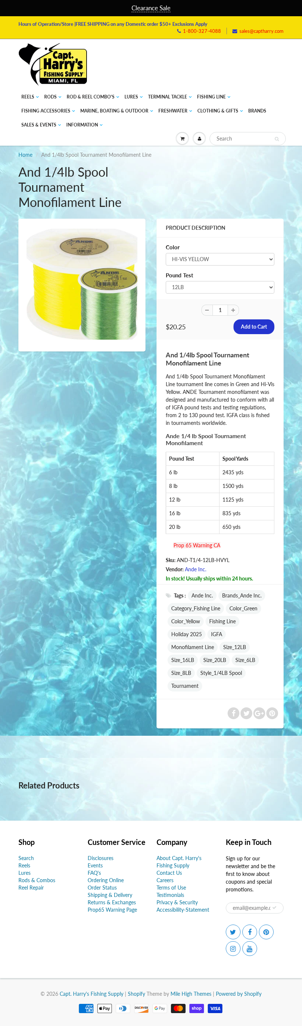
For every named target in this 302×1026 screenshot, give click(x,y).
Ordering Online (106, 880)
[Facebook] (249, 932)
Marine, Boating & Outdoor (114, 111)
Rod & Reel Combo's (91, 97)
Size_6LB (245, 660)
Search (26, 858)
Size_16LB (182, 660)
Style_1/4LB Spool (221, 673)
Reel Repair (31, 887)
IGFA (216, 634)
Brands (257, 111)
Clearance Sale (151, 8)
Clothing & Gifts (217, 111)
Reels (27, 97)
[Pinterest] (266, 932)
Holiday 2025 (186, 634)
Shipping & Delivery (110, 895)
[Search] (276, 139)
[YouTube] (249, 948)
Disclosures (100, 858)
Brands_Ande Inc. (241, 595)
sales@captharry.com (261, 31)
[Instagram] (233, 948)
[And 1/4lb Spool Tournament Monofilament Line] (82, 284)
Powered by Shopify (238, 994)
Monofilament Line (192, 647)
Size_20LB (214, 660)
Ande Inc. (195, 569)
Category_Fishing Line (195, 608)
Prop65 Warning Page (112, 910)
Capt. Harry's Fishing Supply (91, 994)
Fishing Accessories (45, 111)
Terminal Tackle (167, 97)
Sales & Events (38, 125)
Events (95, 865)
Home (25, 155)
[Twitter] (233, 932)
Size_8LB (181, 673)
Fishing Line (211, 97)
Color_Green (243, 608)
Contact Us (169, 873)
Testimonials (170, 895)
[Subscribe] (274, 908)
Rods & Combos (36, 880)
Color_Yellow (185, 621)
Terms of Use (171, 887)
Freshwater (172, 111)
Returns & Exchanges (112, 902)
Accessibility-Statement (183, 910)
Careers (165, 880)
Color (173, 247)
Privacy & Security (177, 902)
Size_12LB (234, 647)
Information (82, 125)
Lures (131, 97)
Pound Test (179, 275)
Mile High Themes (191, 994)
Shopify (136, 994)
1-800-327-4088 (202, 31)
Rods (50, 97)
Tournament (185, 686)
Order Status (102, 887)
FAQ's (94, 873)
